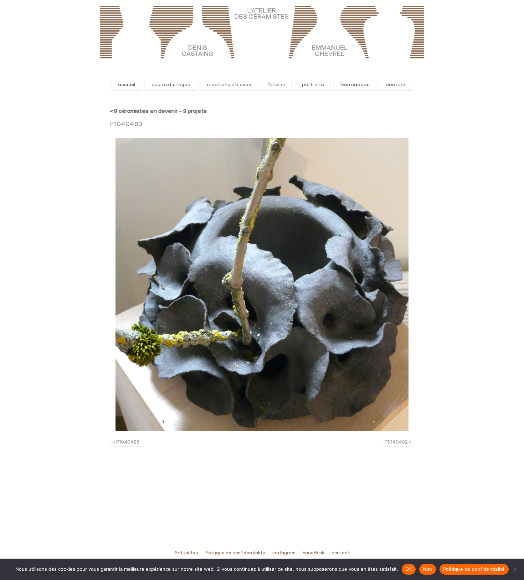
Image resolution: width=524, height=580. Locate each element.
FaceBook (313, 553)
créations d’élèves (229, 85)
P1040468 (127, 442)
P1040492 (396, 442)
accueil (126, 85)
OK (408, 569)
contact (396, 85)
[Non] (515, 569)
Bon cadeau (355, 85)
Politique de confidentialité (235, 553)
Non (427, 569)
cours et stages (170, 85)
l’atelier (277, 85)
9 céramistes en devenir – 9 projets (158, 111)
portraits (313, 85)
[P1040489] (262, 284)
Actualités (186, 553)
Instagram (284, 553)
